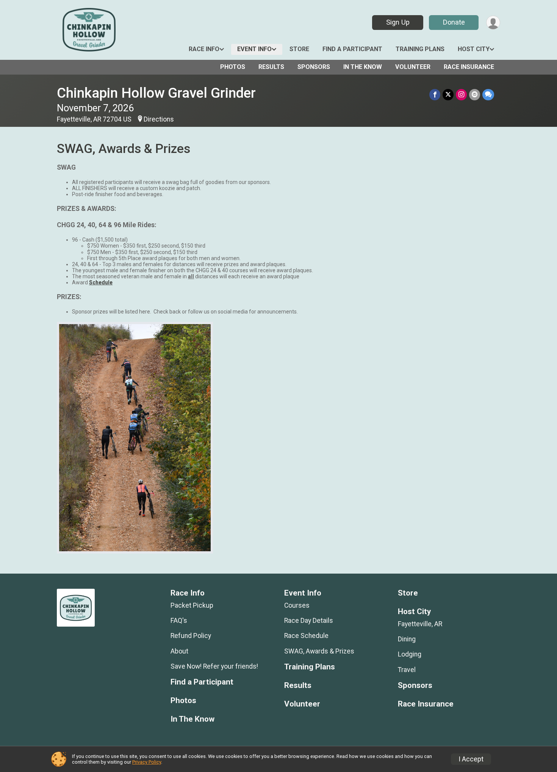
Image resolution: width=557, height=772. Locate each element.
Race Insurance (469, 66)
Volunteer (412, 66)
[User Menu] (493, 23)
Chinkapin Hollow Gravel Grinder (156, 93)
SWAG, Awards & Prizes (319, 651)
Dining (407, 639)
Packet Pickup (192, 605)
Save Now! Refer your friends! (214, 666)
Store (299, 49)
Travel (407, 670)
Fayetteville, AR (420, 624)
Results (271, 66)
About (179, 651)
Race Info (204, 49)
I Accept (470, 759)
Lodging (409, 654)
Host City (474, 49)
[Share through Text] (488, 94)
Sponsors (313, 66)
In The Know (362, 66)
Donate (454, 22)
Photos (232, 66)
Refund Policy (191, 635)
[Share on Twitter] (448, 94)
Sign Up (398, 22)
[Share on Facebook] (434, 94)
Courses (297, 605)
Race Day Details (308, 620)
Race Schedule (306, 635)
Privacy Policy (146, 762)
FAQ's (179, 620)
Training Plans (420, 49)
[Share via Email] (474, 94)
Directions (159, 119)
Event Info (254, 49)
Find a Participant (352, 49)
